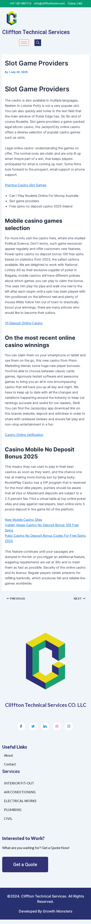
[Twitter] (33, 726)
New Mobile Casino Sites (23, 520)
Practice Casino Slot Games (25, 185)
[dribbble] (57, 726)
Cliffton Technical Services (36, 32)
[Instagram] (68, 726)
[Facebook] (21, 726)
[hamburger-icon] (24, 42)
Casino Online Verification (24, 435)
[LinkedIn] (45, 726)
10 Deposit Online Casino (24, 323)
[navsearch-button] (37, 42)
